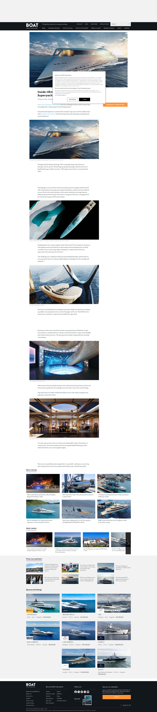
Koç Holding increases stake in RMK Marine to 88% (95, 549)
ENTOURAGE (32, 615)
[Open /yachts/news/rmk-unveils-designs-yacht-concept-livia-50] (114, 509)
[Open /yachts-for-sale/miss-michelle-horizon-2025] (78, 603)
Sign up (116, 697)
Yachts (48, 691)
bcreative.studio (61, 700)
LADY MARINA (68, 642)
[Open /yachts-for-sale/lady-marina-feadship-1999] (78, 630)
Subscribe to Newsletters (115, 104)
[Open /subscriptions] (85, 701)
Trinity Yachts (31, 644)
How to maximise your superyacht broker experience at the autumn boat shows (39, 521)
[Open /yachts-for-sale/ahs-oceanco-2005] (114, 603)
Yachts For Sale (50, 694)
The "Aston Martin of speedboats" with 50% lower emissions (123, 567)
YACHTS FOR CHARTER (82, 28)
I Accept (85, 99)
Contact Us (29, 696)
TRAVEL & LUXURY (96, 28)
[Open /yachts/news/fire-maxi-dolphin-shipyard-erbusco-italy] (43, 483)
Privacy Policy (30, 705)
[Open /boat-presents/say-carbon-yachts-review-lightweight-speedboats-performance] (105, 567)
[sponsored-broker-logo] (29, 612)
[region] (79, 87)
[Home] (33, 26)
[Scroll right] (128, 543)
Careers (28, 698)
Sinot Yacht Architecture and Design (49, 105)
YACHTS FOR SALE (68, 28)
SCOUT (100, 670)
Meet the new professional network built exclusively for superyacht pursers (52, 579)
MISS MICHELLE (69, 615)
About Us (28, 694)
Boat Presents (50, 703)
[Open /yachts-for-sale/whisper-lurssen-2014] (78, 658)
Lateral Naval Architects (48, 114)
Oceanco (100, 617)
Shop (58, 696)
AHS (99, 615)
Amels (29, 617)
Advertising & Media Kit (33, 691)
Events (59, 691)
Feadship (65, 644)
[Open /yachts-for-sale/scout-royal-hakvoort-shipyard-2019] (114, 658)
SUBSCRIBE (94, 24)
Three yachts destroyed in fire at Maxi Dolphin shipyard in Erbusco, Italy (41, 496)
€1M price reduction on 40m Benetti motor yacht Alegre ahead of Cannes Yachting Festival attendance (67, 550)
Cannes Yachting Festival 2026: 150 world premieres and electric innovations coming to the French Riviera (52, 568)
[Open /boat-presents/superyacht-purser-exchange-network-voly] (34, 579)
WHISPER (66, 670)
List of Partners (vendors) (60, 95)
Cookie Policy (30, 703)
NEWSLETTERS (104, 24)
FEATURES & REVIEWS (54, 28)
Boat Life (48, 700)
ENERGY (101, 642)
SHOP (86, 24)
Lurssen (65, 672)
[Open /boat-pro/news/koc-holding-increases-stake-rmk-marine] (96, 539)
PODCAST (79, 24)
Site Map (59, 698)
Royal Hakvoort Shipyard (105, 672)
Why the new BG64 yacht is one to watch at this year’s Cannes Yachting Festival (87, 579)
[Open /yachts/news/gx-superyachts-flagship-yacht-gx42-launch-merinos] (114, 483)
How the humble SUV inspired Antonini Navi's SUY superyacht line (122, 579)
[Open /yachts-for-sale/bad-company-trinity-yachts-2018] (43, 630)
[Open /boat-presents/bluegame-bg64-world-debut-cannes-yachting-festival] (70, 579)
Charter (48, 696)
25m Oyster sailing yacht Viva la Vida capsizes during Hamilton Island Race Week (77, 521)
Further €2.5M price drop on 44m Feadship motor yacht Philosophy (124, 549)
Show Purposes (72, 99)
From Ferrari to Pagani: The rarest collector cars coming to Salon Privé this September (87, 567)
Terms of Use (29, 700)
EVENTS (119, 28)
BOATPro (59, 694)
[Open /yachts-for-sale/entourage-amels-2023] (43, 603)
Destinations (49, 698)
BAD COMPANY (32, 642)
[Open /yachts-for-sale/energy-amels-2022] (114, 630)
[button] (123, 60)
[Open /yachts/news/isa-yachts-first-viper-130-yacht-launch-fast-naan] (78, 483)
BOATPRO (126, 28)
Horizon (65, 617)
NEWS (43, 28)
